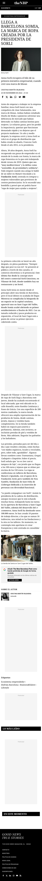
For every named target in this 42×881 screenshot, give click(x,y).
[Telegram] (19, 97)
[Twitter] (6, 97)
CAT (36, 8)
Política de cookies (9, 857)
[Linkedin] (11, 97)
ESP (39, 8)
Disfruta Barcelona (9, 684)
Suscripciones (7, 871)
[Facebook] (2, 97)
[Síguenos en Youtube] (17, 876)
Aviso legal (6, 860)
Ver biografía (13, 596)
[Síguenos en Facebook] (3, 876)
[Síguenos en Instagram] (13, 876)
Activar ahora (14, 580)
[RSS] (20, 876)
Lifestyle (5, 687)
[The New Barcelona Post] (13, 836)
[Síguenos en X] (7, 876)
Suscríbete (5, 8)
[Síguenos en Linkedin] (10, 876)
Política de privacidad (10, 864)
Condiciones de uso (9, 868)
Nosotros (5, 853)
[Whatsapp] (15, 97)
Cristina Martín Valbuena (12, 90)
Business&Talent (27, 684)
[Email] (23, 97)
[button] (4, 3)
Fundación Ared (8, 176)
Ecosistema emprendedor (14, 16)
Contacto (5, 850)
